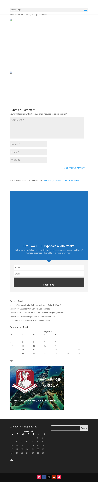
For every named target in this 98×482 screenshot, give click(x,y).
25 (23, 353)
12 (34, 346)
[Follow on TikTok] (59, 477)
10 (11, 346)
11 (23, 346)
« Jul (11, 360)
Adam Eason (17, 14)
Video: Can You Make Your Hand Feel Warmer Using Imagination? (37, 313)
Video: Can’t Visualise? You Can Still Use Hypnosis (30, 309)
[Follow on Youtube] (54, 477)
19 (34, 349)
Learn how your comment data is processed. (61, 180)
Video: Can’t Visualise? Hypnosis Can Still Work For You (32, 316)
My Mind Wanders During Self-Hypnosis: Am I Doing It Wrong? (35, 305)
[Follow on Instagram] (39, 477)
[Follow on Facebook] (44, 477)
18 (23, 349)
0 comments (43, 14)
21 (56, 349)
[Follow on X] (49, 477)
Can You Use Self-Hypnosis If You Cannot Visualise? (31, 320)
